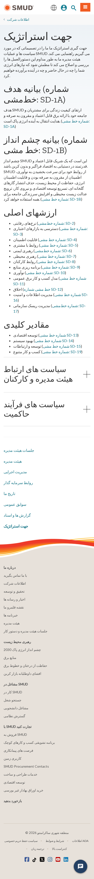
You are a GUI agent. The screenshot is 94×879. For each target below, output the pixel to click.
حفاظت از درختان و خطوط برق (25, 665)
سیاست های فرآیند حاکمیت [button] (34, 409)
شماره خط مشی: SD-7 (56, 256)
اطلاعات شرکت (18, 19)
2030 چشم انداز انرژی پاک (22, 650)
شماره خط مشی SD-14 (54, 340)
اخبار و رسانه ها (14, 599)
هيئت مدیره (13, 461)
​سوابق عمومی (15, 504)
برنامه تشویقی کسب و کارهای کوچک (29, 742)
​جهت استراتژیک (16, 526)
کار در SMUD (13, 692)
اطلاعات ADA (80, 841)
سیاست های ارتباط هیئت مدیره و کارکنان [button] (38, 374)
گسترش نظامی (14, 716)
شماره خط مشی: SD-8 (56, 261)
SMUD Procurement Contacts (26, 766)
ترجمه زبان (37, 849)
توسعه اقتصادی (14, 782)
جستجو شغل (12, 700)
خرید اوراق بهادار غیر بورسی (23, 790)
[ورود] (63, 7)
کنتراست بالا (59, 849)
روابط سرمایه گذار (18, 482)
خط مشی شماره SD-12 (43, 289)
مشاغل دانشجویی (16, 708)
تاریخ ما (9, 493)
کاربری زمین (12, 758)
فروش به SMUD (15, 734)
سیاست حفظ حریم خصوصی (21, 841)
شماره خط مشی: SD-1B (61, 199)
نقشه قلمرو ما (14, 607)
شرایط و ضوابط (55, 841)
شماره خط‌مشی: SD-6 (53, 250)
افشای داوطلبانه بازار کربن (22, 673)
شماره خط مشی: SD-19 (61, 351)
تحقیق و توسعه (14, 591)
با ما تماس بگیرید (15, 575)
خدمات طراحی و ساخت (20, 774)
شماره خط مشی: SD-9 (60, 267)
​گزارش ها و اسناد (17, 515)
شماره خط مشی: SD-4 (57, 239)
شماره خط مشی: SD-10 (45, 272)
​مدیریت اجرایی (15, 471)
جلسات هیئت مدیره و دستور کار (25, 631)
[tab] (47, 374)
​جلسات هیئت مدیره (19, 450)
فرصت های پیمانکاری (18, 750)
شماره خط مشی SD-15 (62, 346)
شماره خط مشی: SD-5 (58, 245)
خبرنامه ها (11, 615)
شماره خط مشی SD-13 (58, 335)
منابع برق (10, 658)
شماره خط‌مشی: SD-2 (56, 223)
